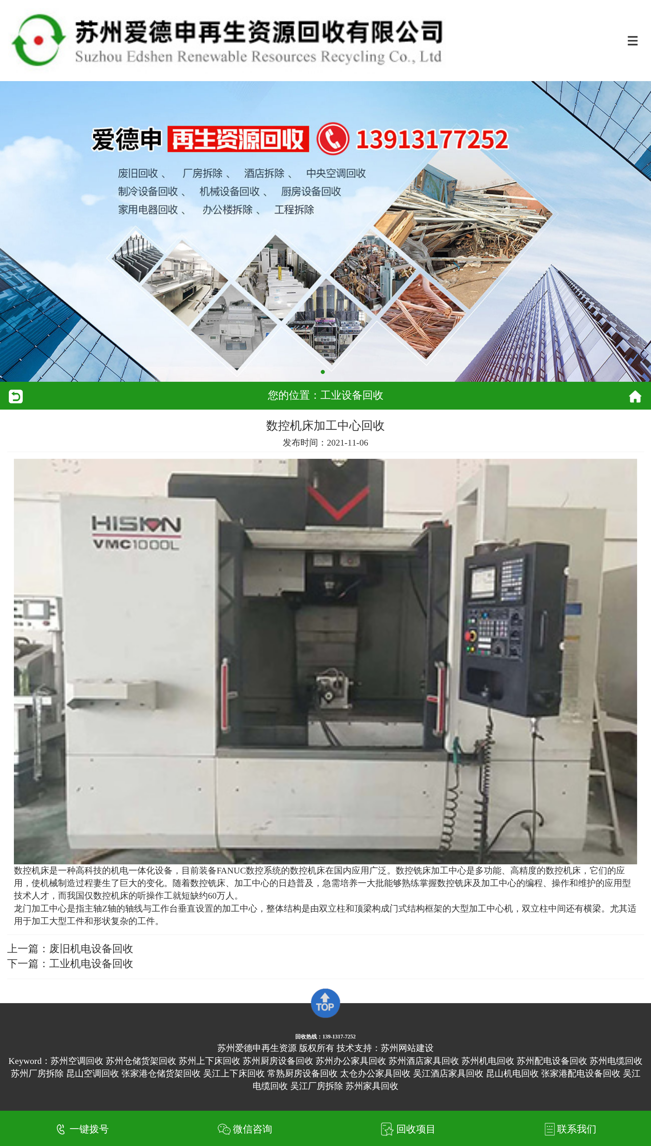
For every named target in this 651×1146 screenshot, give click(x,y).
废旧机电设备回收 (91, 949)
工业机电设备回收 (91, 964)
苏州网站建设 (407, 1048)
